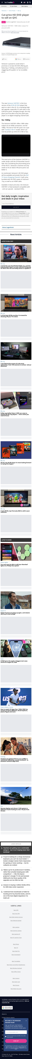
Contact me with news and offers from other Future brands (16, 1036)
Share (5, 59)
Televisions (4, 10)
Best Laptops (16, 927)
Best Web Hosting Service (16, 917)
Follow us (19, 59)
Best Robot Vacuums (16, 988)
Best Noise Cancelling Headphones (16, 964)
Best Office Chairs (16, 971)
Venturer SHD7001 (13, 103)
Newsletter (27, 59)
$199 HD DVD (15, 105)
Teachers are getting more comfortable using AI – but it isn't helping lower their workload (16, 850)
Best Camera (16, 978)
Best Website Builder (16, 920)
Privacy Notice (22, 213)
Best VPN (16, 910)
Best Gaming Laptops (16, 930)
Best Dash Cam (16, 982)
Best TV (16, 947)
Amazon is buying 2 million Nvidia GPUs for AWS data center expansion (16, 886)
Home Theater (12, 10)
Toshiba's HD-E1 (10, 130)
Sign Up (16, 1041)
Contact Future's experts (8, 1017)
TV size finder (13, 6)
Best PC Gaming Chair (16, 937)
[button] (30, 2)
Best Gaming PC (16, 934)
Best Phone (16, 944)
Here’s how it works (15, 32)
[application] (16, 145)
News (3, 22)
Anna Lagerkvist (12, 22)
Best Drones (16, 985)
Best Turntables (16, 961)
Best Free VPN (16, 913)
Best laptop (25, 6)
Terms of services (20, 211)
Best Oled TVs (16, 951)
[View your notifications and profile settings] (21, 2)
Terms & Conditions (15, 1048)
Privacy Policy (21, 1046)
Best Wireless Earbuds (16, 968)
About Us (4, 1014)
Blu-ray (19, 10)
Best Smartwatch (16, 954)
